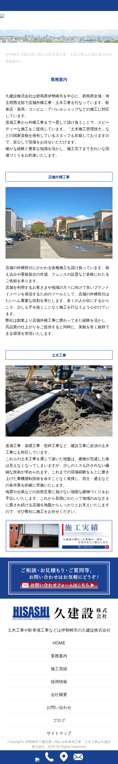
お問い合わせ (59, 707)
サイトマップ (59, 733)
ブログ (59, 720)
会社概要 (59, 694)
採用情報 (59, 681)
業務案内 (59, 655)
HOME (59, 643)
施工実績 (59, 668)
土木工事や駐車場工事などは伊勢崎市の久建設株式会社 (59, 630)
